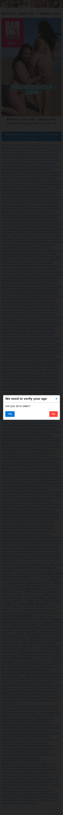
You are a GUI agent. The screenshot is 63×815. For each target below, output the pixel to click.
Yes (10, 414)
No (53, 414)
